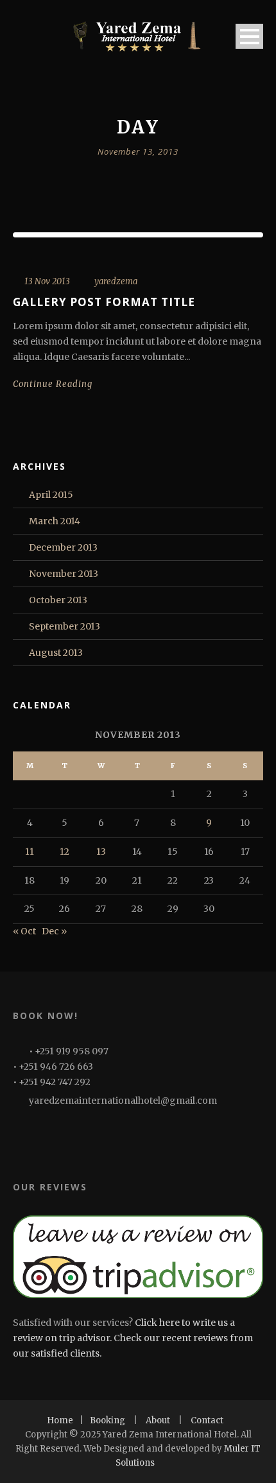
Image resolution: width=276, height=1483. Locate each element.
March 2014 (54, 521)
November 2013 (63, 573)
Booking (107, 1420)
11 (29, 851)
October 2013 (58, 600)
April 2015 (51, 495)
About (158, 1420)
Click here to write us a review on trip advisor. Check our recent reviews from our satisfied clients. (133, 1338)
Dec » (54, 931)
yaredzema (115, 281)
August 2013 (56, 652)
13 (101, 851)
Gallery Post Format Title (104, 302)
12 (64, 851)
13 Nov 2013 (47, 281)
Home (60, 1420)
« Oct (24, 931)
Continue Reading (52, 384)
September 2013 (64, 626)
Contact (207, 1420)
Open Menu (249, 36)
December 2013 (63, 547)
